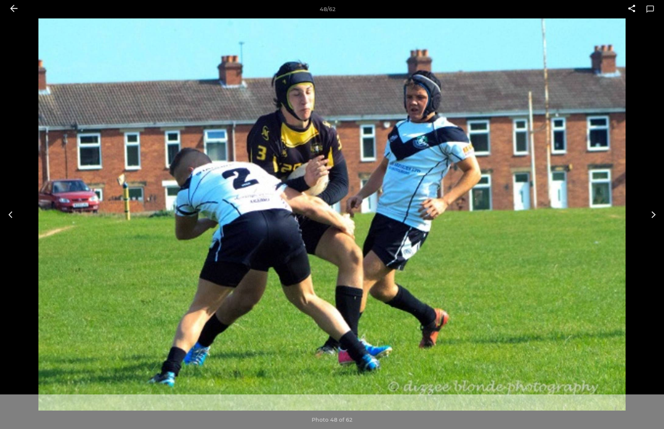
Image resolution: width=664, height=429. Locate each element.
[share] (631, 9)
